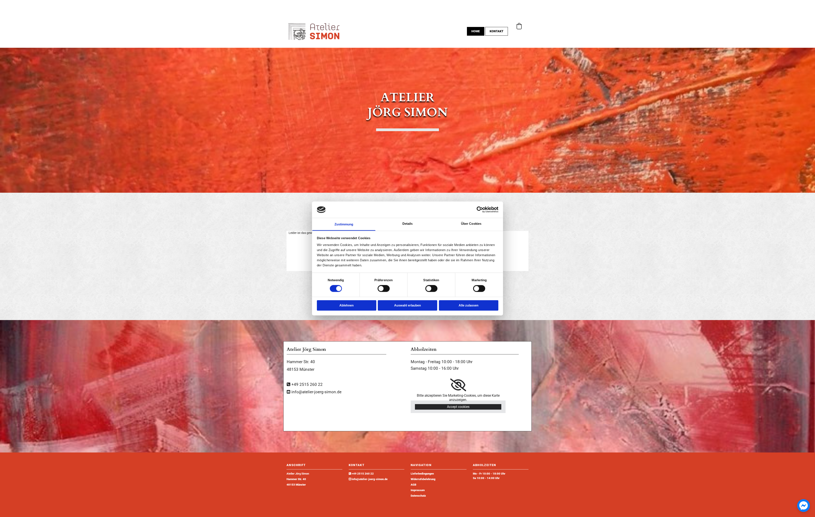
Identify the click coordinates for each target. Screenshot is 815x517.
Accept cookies (458, 407)
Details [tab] (407, 223)
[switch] (384, 288)
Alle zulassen (468, 305)
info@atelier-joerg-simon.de (370, 479)
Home (475, 31)
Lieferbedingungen (422, 473)
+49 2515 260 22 (363, 473)
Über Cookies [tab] (471, 223)
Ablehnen (346, 305)
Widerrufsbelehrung (423, 479)
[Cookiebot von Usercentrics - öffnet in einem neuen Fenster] (479, 210)
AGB (413, 484)
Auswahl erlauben (407, 305)
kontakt (496, 31)
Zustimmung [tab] (343, 224)
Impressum (418, 490)
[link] (458, 385)
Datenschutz (418, 495)
